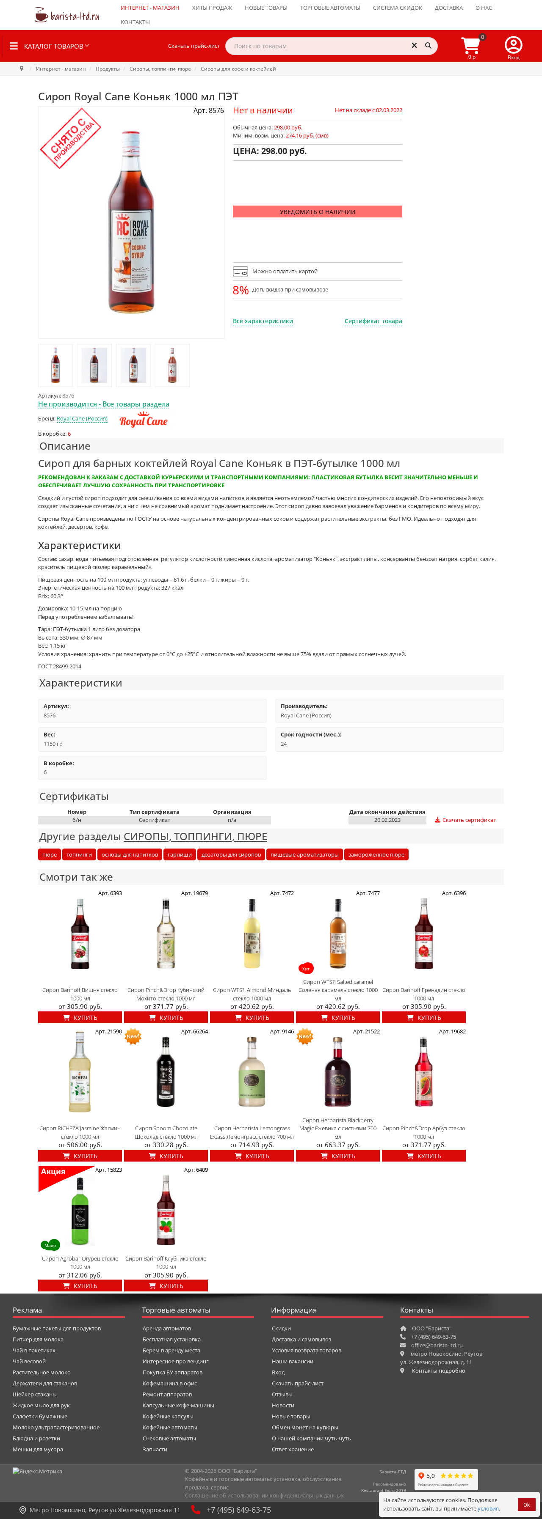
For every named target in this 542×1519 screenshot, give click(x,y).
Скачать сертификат (468, 820)
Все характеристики (263, 321)
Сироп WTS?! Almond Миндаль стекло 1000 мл (252, 994)
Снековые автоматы (169, 1438)
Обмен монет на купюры (305, 1427)
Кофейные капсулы (168, 1416)
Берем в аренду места (171, 1350)
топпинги (79, 854)
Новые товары (266, 7)
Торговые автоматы (330, 7)
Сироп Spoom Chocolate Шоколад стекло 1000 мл (166, 1132)
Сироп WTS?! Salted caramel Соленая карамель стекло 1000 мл (338, 990)
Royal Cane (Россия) (82, 418)
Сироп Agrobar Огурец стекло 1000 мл (80, 1263)
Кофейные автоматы (170, 1427)
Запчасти (155, 1449)
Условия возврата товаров (306, 1350)
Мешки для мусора (38, 1449)
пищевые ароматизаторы (305, 854)
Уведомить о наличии (318, 212)
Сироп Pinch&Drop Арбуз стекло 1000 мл (423, 1132)
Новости (283, 1405)
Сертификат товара (373, 321)
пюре (49, 854)
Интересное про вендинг (176, 1361)
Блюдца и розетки (36, 1438)
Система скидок (397, 7)
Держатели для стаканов (45, 1383)
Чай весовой (29, 1361)
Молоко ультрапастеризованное (56, 1427)
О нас (484, 7)
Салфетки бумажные (40, 1416)
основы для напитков (130, 854)
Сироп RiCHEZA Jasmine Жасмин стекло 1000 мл (80, 1132)
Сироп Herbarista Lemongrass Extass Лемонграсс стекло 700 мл (252, 1132)
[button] (513, 46)
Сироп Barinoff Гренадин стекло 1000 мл (423, 994)
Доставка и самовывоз (301, 1339)
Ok (526, 1505)
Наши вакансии (292, 1361)
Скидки (281, 1328)
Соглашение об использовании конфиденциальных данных (264, 1495)
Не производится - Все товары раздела (103, 404)
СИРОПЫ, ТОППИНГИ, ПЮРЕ (195, 836)
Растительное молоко (42, 1372)
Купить (84, 1018)
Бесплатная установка (172, 1339)
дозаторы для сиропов (231, 854)
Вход (278, 1372)
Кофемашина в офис (170, 1383)
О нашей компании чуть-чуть (311, 1438)
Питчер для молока (38, 1339)
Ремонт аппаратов (167, 1394)
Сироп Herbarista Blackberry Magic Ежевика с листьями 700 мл (337, 1128)
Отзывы (282, 1394)
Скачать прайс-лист (194, 45)
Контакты (135, 22)
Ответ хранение (293, 1449)
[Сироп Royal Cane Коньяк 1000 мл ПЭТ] (55, 365)
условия (488, 1508)
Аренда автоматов (167, 1328)
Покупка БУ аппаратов (172, 1372)
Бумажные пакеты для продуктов (57, 1328)
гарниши (180, 854)
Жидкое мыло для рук (41, 1405)
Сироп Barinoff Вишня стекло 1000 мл (80, 994)
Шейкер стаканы (35, 1394)
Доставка (449, 7)
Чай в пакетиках (34, 1350)
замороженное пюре (376, 854)
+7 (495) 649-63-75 (239, 1510)
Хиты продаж (212, 7)
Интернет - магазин (150, 7)
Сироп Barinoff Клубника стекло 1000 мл (166, 1263)
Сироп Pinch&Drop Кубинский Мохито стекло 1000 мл (166, 994)
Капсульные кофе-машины (178, 1405)
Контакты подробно (438, 1370)
